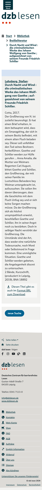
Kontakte (10, 417)
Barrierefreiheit (34, 485)
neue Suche (14, 313)
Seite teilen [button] (11, 340)
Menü (8, 8)
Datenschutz (22, 485)
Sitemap (10, 465)
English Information (15, 449)
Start (9, 36)
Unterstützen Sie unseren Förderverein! (20, 476)
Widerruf (10, 454)
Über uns (10, 459)
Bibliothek (23, 36)
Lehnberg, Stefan (16, 81)
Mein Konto (11, 422)
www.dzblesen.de (10, 401)
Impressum (10, 485)
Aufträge (10, 444)
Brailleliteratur (18, 40)
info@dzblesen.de (10, 398)
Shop (8, 428)
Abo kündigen (12, 470)
